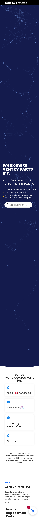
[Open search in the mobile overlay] (18, 205)
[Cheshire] (8, 435)
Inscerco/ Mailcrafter (14, 424)
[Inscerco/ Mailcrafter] (8, 417)
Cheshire (13, 441)
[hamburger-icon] (34, 2)
